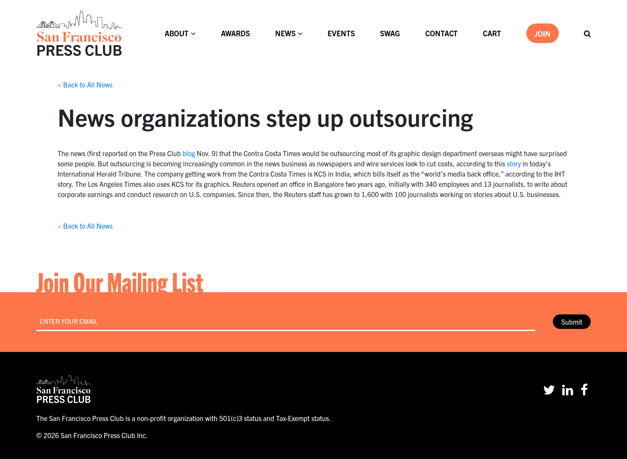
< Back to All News (85, 84)
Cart (492, 33)
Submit (571, 321)
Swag (390, 33)
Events (341, 33)
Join (542, 33)
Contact (441, 33)
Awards (235, 33)
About (177, 33)
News (285, 33)
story (514, 163)
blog (189, 153)
